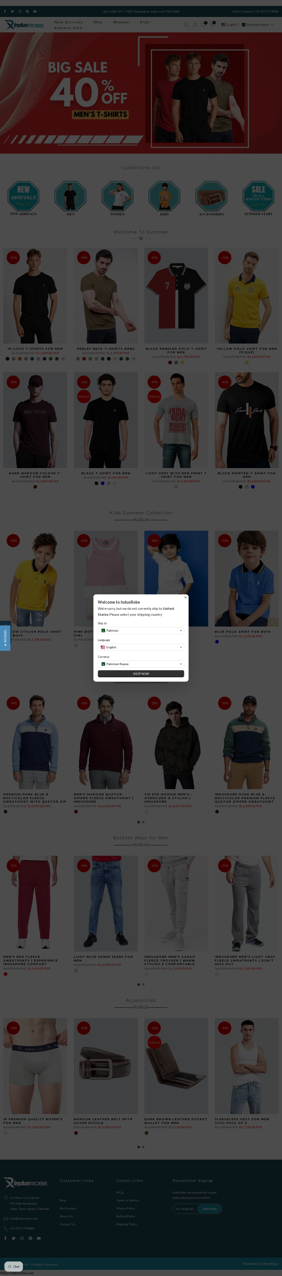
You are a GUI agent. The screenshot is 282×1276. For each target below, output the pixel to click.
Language (104, 640)
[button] (5, 638)
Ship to (102, 623)
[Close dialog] (185, 597)
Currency (103, 656)
